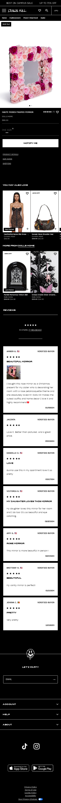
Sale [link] (43, 18)
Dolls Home (7, 116)
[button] (18, 3)
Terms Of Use (30, 790)
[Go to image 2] (31, 105)
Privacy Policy (30, 787)
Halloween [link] (15, 18)
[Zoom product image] (30, 64)
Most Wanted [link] (30, 18)
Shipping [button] (7, 163)
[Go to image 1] (29, 105)
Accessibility (30, 796)
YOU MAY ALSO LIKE (15, 185)
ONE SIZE (7, 130)
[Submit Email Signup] (54, 679)
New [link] (4, 18)
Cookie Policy (30, 793)
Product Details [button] (10, 154)
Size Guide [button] (7, 159)
